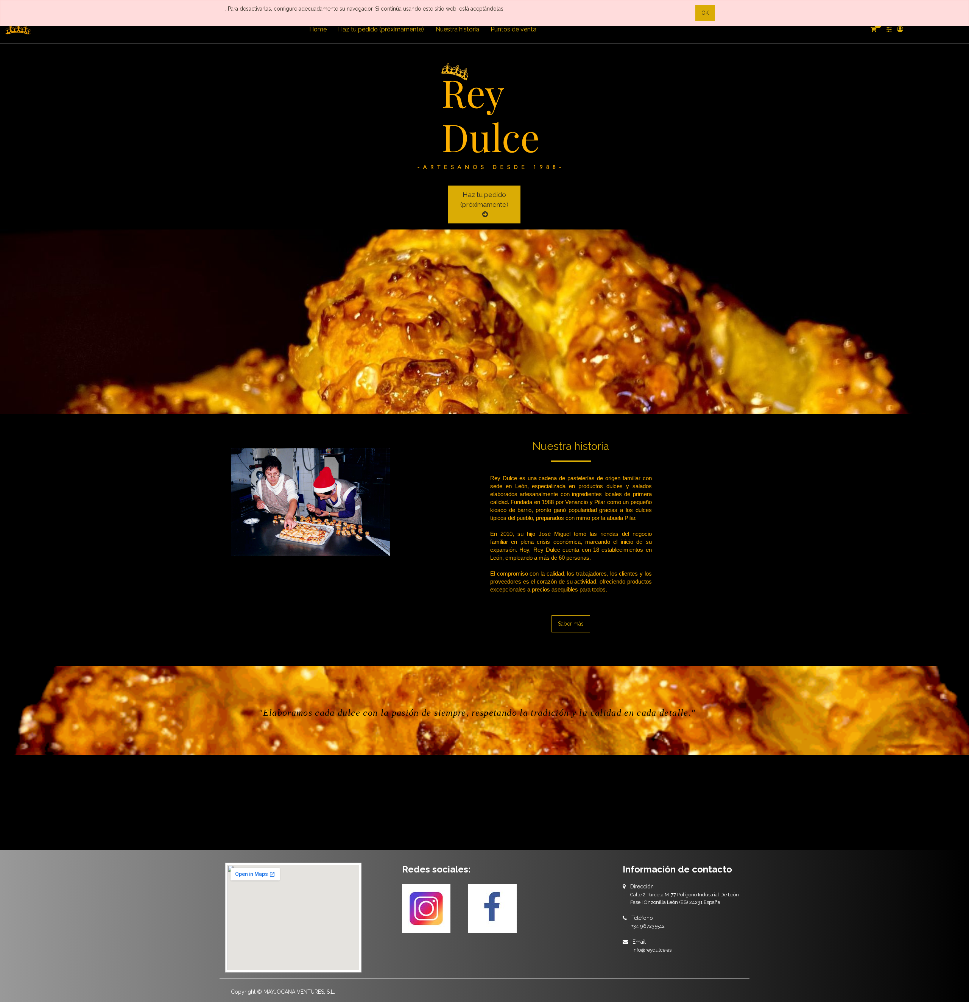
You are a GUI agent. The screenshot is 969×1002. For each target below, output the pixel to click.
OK (705, 13)
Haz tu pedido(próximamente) (484, 199)
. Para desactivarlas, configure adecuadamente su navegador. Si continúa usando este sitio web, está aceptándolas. (365, 9)
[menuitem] (318, 29)
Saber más (571, 624)
